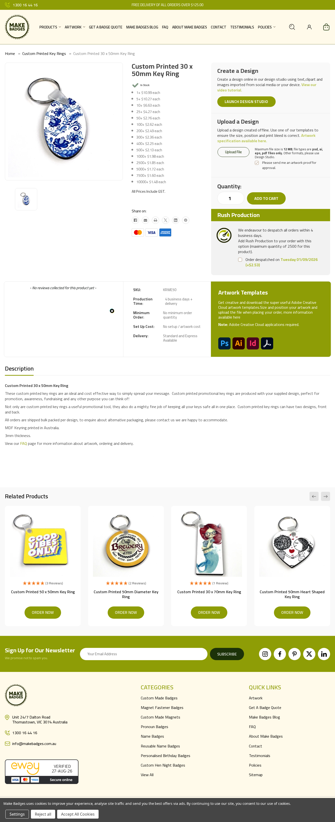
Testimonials (242, 27)
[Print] (155, 220)
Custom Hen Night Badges (163, 765)
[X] (165, 220)
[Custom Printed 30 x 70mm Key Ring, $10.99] (209, 544)
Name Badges (152, 736)
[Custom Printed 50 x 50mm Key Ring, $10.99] (43, 544)
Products (48, 27)
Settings (17, 814)
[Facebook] (135, 220)
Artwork (73, 27)
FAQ (165, 27)
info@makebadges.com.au (34, 743)
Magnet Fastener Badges (162, 707)
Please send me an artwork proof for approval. (289, 165)
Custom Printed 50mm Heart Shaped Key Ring (292, 594)
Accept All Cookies (78, 814)
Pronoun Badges (154, 726)
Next (325, 496)
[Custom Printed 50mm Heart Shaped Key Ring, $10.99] (292, 544)
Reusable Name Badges (160, 746)
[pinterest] (294, 654)
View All (147, 774)
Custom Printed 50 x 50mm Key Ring (43, 591)
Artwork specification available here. (266, 138)
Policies (265, 27)
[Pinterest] (185, 220)
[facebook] (280, 654)
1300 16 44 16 (25, 5)
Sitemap (256, 774)
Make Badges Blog (142, 27)
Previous (314, 496)
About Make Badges (189, 27)
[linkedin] (324, 654)
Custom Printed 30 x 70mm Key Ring (209, 591)
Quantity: (229, 186)
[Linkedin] (175, 220)
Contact (218, 27)
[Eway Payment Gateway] (41, 771)
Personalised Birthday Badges (165, 755)
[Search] (292, 27)
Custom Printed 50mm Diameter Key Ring (126, 594)
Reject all (43, 814)
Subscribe (227, 654)
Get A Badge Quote (105, 27)
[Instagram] (265, 654)
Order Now (43, 612)
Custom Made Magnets (160, 717)
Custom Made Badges (159, 698)
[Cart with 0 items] (326, 27)
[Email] (145, 220)
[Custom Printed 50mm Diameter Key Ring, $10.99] (126, 544)
